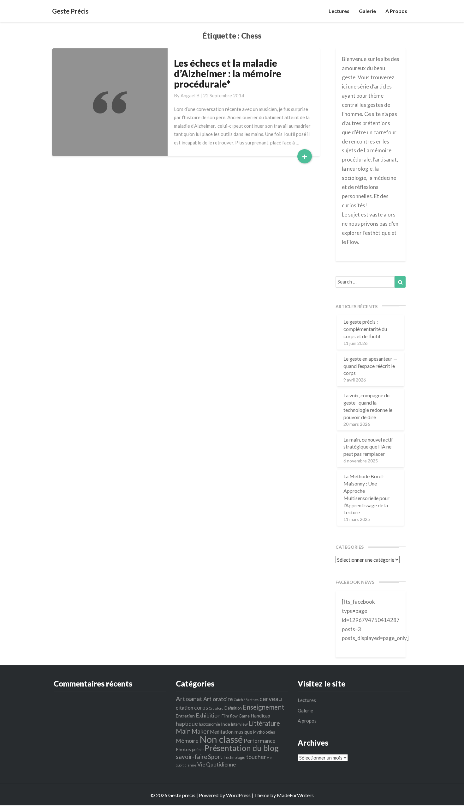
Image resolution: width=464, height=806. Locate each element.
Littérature (264, 723)
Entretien (185, 715)
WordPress (238, 795)
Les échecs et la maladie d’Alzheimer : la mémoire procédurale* (227, 73)
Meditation (222, 732)
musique (243, 732)
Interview (239, 724)
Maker (200, 731)
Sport (215, 756)
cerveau (270, 698)
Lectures (339, 11)
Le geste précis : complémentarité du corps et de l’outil (365, 329)
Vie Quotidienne (216, 764)
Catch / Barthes (246, 700)
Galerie (367, 11)
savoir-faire (191, 756)
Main (183, 731)
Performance (259, 740)
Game (244, 715)
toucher (256, 757)
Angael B (190, 95)
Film (225, 715)
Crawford (216, 708)
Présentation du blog (242, 748)
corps (201, 707)
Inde (225, 724)
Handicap (260, 715)
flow (234, 715)
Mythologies (264, 732)
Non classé (221, 739)
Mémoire (187, 740)
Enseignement (263, 707)
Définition (233, 708)
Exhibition (208, 715)
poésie (198, 749)
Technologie (234, 757)
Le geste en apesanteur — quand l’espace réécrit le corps (370, 366)
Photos (183, 749)
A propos (396, 11)
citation (184, 708)
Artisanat (189, 698)
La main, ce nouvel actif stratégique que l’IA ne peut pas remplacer (368, 447)
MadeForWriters (295, 795)
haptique (187, 723)
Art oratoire (218, 698)
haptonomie (209, 724)
